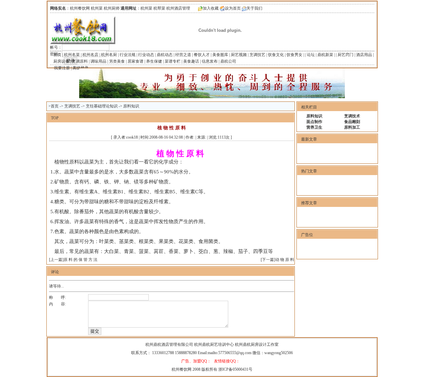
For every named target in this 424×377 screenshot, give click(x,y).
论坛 (311, 54)
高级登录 (80, 68)
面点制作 (314, 121)
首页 (57, 54)
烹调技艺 (257, 54)
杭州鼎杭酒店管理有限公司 (169, 344)
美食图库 (220, 54)
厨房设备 (61, 61)
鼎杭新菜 (325, 54)
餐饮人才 (202, 54)
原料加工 (352, 127)
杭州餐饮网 (181, 369)
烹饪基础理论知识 (102, 106)
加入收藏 (211, 8)
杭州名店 (90, 54)
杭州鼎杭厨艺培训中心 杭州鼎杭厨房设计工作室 (236, 344)
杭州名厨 (109, 54)
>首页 (53, 106)
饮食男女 (294, 54)
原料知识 (131, 106)
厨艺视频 (239, 54)
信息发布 (210, 61)
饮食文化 (276, 54)
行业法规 (127, 54)
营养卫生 (314, 127)
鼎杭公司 (228, 61)
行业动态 (146, 54)
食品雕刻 (352, 121)
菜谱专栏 (173, 61)
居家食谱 (135, 61)
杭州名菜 (72, 54)
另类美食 (117, 61)
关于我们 (254, 8)
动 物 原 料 (284, 259)
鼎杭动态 (165, 54)
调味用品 (98, 61)
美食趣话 (191, 61)
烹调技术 (352, 116)
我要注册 (62, 68)
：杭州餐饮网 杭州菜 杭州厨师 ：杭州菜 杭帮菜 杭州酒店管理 (120, 8)
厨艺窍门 (345, 54)
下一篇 (268, 259)
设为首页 (233, 8)
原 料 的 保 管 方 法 (80, 259)
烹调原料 (80, 61)
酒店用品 (364, 54)
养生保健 (154, 61)
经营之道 (183, 54)
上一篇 (56, 259)
